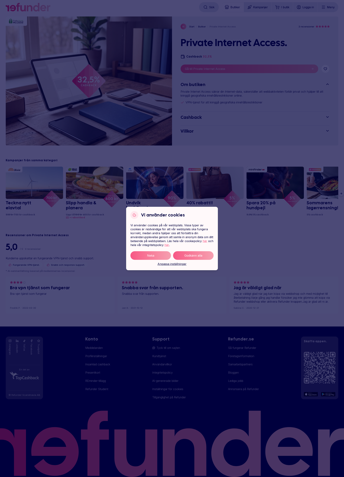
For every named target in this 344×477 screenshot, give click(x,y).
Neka (150, 255)
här (205, 241)
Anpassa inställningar (172, 264)
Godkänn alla (193, 255)
